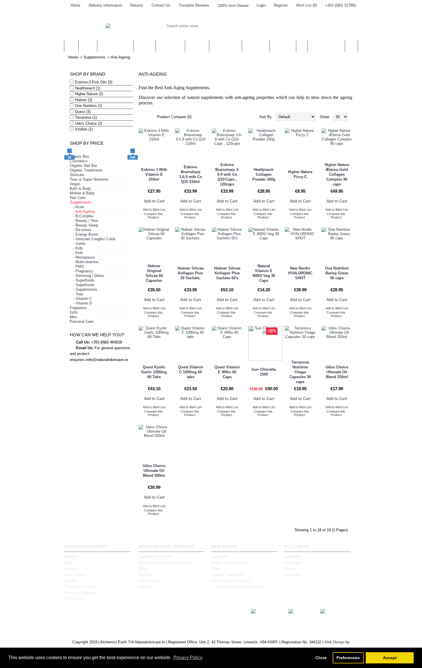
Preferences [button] (348, 657)
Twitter (289, 569)
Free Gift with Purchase (231, 581)
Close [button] (321, 657)
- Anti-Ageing (82, 211)
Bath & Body (80, 188)
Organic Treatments (86, 170)
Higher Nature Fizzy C (300, 174)
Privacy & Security (80, 587)
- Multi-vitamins (84, 262)
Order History (75, 575)
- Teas (77, 294)
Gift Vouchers (149, 581)
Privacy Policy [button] (187, 657)
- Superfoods (82, 280)
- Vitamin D (81, 303)
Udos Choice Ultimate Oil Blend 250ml (337, 372)
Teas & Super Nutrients (89, 179)
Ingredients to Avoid (154, 556)
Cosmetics (79, 161)
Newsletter (293, 556)
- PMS (77, 266)
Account (71, 569)
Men (73, 317)
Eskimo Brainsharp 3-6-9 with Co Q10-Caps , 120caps (227, 174)
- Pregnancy (81, 271)
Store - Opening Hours (229, 562)
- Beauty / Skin (84, 220)
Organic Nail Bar (83, 165)
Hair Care (77, 198)
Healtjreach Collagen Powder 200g (263, 174)
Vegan (75, 184)
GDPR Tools (74, 599)
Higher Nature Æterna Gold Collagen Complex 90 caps (337, 174)
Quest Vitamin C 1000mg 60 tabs (190, 372)
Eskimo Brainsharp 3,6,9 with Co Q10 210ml (190, 174)
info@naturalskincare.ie (107, 360)
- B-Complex (82, 216)
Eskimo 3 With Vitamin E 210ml (154, 174)
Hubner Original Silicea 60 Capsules (154, 273)
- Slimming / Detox (87, 276)
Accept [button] (390, 657)
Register (71, 556)
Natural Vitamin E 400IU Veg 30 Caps (263, 273)
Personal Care (81, 321)
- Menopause (82, 257)
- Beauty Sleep (84, 225)
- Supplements (83, 289)
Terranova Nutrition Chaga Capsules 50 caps (300, 372)
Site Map (145, 587)
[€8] (69, 151)
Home (73, 57)
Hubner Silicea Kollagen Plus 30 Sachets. (190, 273)
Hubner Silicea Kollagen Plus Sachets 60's (227, 273)
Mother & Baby (82, 193)
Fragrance (78, 308)
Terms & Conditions (80, 593)
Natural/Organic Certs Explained (164, 562)
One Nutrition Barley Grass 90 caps (337, 273)
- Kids (76, 248)
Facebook (292, 562)
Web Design (334, 642)
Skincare (77, 175)
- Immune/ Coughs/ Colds (93, 239)
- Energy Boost (84, 234)
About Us (219, 556)
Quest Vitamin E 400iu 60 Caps (227, 372)
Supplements (94, 57)
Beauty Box (79, 156)
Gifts (74, 312)
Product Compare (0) (174, 117)
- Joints (78, 243)
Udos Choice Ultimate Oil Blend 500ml (154, 471)
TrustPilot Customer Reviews (240, 587)
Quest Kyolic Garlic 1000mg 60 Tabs (154, 372)
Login (68, 562)
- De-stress (81, 230)
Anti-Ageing (120, 57)
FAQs (142, 569)
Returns (70, 581)
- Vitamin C (81, 298)
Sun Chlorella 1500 (263, 371)
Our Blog (145, 575)
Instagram (292, 575)
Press (216, 569)
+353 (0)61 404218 (106, 342)
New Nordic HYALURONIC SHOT (300, 273)
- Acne (77, 207)
